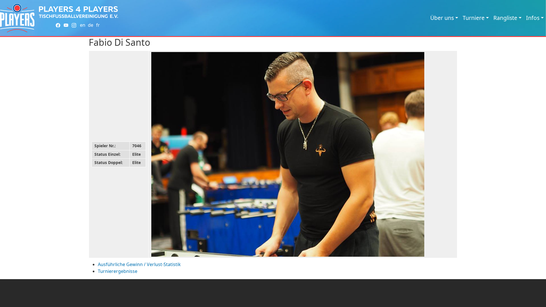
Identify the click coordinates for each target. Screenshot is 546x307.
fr (98, 25)
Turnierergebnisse (117, 271)
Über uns (442, 18)
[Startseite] (17, 18)
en (82, 25)
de (90, 25)
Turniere (474, 18)
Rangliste (505, 18)
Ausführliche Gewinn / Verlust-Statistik (139, 264)
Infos (532, 18)
